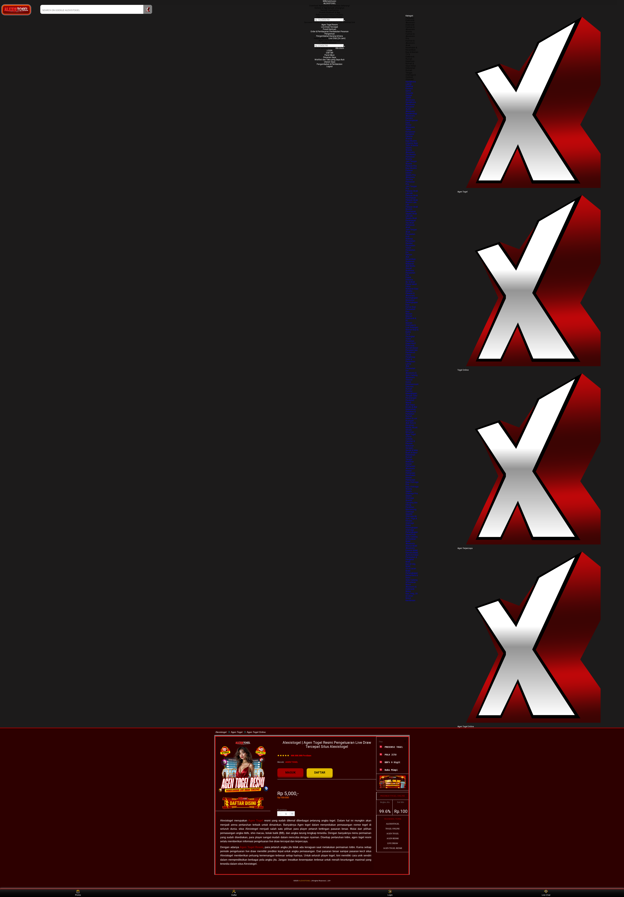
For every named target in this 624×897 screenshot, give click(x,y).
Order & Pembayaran (320, 31)
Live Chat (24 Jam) (337, 38)
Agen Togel (255, 820)
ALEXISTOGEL (329, 3)
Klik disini (340, 48)
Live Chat (546, 895)
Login (390, 895)
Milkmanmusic (329, 1)
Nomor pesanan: (329, 43)
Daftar (234, 895)
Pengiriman (330, 34)
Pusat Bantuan (329, 29)
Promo (78, 895)
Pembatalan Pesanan (339, 31)
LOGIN (329, 50)
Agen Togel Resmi (329, 25)
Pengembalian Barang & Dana (329, 36)
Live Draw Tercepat (329, 27)
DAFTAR (329, 53)
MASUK (290, 772)
